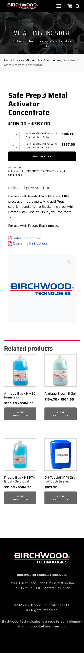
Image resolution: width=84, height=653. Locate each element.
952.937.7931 (30, 587)
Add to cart (42, 156)
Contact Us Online (56, 587)
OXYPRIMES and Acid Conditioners (37, 60)
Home (8, 60)
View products (20, 413)
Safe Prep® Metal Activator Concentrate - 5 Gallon (41, 145)
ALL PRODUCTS (30, 171)
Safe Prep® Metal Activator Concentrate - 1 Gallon (41, 135)
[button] (69, 262)
